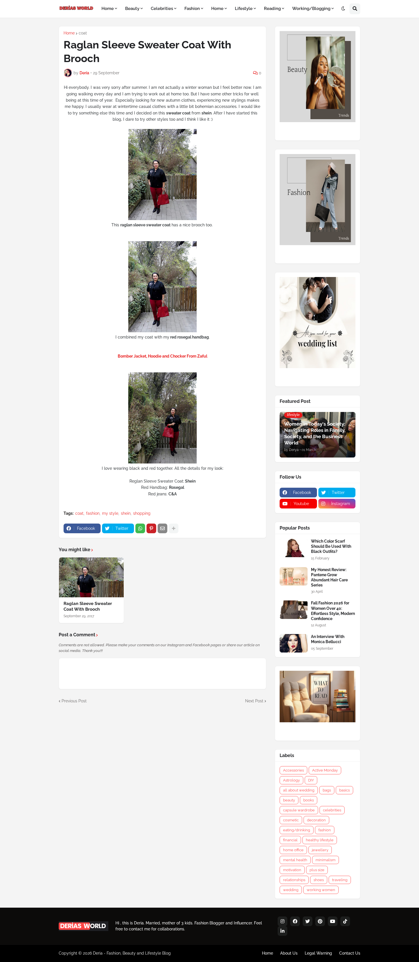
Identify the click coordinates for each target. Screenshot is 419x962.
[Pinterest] (151, 528)
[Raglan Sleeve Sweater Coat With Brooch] (91, 577)
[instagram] (282, 921)
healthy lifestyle (319, 840)
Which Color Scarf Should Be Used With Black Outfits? (331, 546)
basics (344, 790)
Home (69, 33)
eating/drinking (296, 830)
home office (293, 850)
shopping (141, 513)
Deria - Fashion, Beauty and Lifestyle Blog (132, 953)
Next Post (254, 701)
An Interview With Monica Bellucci (327, 639)
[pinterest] (320, 921)
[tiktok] (345, 921)
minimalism (325, 860)
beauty (289, 800)
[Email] (162, 528)
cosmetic (291, 820)
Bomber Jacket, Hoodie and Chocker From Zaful (162, 356)
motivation (292, 870)
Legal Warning (318, 953)
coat (83, 33)
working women (321, 890)
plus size (317, 870)
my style (110, 513)
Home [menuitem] (107, 8)
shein (126, 513)
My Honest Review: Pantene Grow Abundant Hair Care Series (329, 577)
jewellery (320, 850)
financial (290, 840)
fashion (92, 513)
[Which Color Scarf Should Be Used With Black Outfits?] (294, 548)
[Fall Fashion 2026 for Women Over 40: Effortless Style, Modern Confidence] (294, 609)
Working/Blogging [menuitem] (311, 8)
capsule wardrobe (299, 810)
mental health (295, 860)
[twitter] (307, 921)
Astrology (291, 780)
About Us (289, 953)
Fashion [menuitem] (192, 8)
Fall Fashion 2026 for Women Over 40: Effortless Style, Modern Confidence (333, 611)
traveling (339, 880)
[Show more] (173, 528)
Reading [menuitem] (272, 8)
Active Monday (325, 770)
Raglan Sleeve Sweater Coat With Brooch (88, 606)
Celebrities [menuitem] (162, 8)
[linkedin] (282, 931)
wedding (290, 890)
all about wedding (298, 790)
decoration (316, 820)
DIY (311, 780)
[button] (343, 8)
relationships (294, 880)
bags (327, 790)
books (308, 800)
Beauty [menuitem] (132, 8)
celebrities (332, 810)
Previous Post (74, 701)
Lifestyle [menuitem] (244, 8)
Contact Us (349, 953)
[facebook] (295, 921)
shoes (319, 880)
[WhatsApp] (140, 528)
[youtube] (332, 921)
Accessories (293, 770)
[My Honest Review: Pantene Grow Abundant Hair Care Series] (294, 576)
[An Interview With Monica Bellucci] (294, 643)
